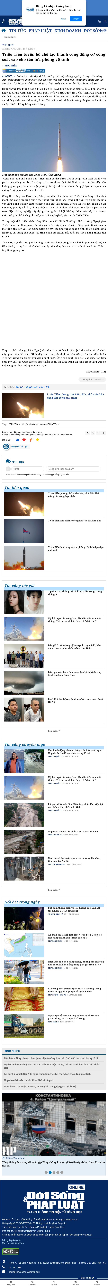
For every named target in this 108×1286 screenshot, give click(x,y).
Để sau (63, 19)
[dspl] (4, 31)
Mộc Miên (11, 65)
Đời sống (94, 30)
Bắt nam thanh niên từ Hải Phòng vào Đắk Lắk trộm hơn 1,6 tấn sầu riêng (74, 909)
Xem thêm (53, 730)
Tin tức (17, 30)
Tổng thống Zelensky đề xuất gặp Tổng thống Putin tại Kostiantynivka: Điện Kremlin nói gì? (53, 1164)
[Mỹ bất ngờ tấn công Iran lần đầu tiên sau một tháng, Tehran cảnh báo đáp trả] (24, 629)
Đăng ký (76, 19)
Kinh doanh (67, 30)
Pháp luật (40, 30)
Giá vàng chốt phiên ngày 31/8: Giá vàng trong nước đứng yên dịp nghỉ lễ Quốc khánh (74, 990)
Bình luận (75, 1285)
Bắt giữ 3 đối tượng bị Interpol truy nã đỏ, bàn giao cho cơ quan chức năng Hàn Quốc (74, 647)
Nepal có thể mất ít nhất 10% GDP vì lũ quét (73, 831)
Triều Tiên (13, 424)
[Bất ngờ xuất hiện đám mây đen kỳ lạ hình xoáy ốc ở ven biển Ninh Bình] (24, 683)
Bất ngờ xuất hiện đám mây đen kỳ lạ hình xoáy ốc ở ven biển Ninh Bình (75, 674)
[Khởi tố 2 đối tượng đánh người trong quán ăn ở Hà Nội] (24, 710)
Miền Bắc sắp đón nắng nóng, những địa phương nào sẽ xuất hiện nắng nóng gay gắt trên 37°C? (76, 963)
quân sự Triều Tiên (48, 424)
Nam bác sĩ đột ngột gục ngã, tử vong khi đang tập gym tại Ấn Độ (74, 859)
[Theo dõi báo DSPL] (54, 71)
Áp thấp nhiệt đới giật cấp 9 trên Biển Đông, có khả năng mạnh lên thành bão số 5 (75, 936)
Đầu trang (86, 1278)
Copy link (32, 1285)
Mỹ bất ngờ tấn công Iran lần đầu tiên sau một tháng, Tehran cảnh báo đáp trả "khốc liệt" (74, 620)
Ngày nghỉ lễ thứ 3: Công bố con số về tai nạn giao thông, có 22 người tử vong (73, 1017)
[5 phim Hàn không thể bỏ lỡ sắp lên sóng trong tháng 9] (24, 602)
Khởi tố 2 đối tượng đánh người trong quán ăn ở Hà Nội (75, 700)
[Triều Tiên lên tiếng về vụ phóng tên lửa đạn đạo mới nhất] (24, 558)
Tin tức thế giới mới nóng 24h (33, 387)
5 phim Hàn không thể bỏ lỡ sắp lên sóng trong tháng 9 (75, 593)
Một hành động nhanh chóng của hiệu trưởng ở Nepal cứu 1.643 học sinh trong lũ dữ (75, 752)
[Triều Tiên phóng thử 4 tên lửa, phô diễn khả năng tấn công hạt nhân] (23, 405)
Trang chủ (11, 1285)
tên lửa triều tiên (29, 424)
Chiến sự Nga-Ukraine (15, 1157)
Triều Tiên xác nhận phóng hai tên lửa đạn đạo (74, 520)
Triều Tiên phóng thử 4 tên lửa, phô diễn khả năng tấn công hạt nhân (75, 396)
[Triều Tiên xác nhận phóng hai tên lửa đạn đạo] (24, 531)
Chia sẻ (97, 1285)
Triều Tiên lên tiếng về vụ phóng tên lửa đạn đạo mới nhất (76, 549)
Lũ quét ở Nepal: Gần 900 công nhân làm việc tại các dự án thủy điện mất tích (75, 806)
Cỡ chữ (54, 1285)
